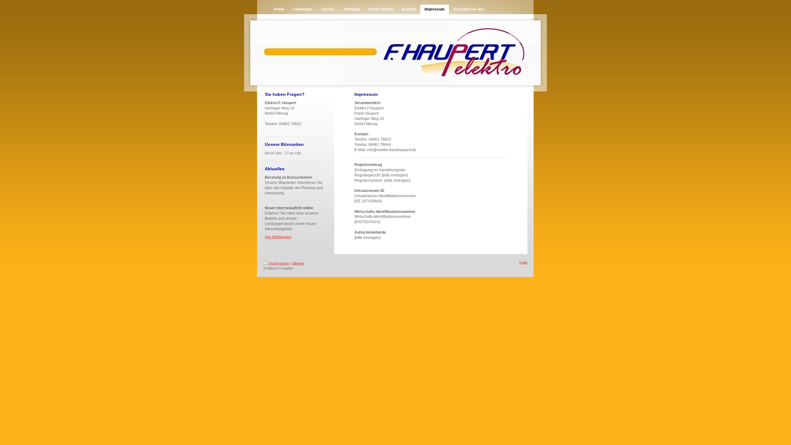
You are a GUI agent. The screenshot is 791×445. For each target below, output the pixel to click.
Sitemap (298, 263)
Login (523, 262)
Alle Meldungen (278, 237)
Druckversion (279, 263)
